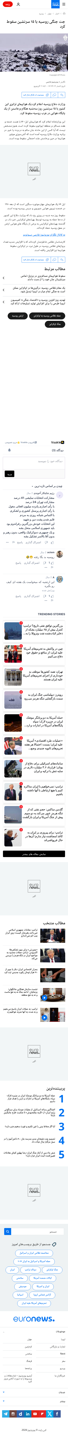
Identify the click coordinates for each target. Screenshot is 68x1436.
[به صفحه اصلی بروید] (55, 4)
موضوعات (60, 1332)
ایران (12, 1270)
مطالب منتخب (54, 923)
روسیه (41, 14)
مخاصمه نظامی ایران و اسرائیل (34, 1253)
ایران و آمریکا (43, 1286)
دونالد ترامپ (30, 1270)
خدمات (62, 1393)
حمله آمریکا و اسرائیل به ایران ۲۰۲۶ (34, 1261)
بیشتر (62, 1401)
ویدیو (62, 1369)
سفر (63, 1361)
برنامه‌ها (28, 1369)
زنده (8, 4)
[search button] (7, 1231)
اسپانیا (20, 1295)
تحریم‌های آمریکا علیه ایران (34, 1303)
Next (62, 1354)
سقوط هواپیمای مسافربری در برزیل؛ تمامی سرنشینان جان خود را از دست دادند (43, 277)
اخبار (57, 14)
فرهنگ (29, 1361)
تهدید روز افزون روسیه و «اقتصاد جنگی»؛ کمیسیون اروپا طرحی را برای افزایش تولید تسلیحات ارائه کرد (38, 302)
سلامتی (19, 1278)
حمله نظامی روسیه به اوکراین (47, 316)
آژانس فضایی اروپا (42, 1295)
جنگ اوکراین (55, 324)
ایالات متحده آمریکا (42, 1278)
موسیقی (23, 1286)
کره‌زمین (28, 1347)
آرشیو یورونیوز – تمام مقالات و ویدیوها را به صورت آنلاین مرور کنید (18, 1379)
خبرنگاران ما (60, 1376)
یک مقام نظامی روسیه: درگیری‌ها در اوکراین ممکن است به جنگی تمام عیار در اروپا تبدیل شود (39, 290)
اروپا (63, 1339)
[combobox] (34, 1231)
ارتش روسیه (17, 316)
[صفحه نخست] (64, 13)
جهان (50, 14)
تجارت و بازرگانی (57, 1347)
